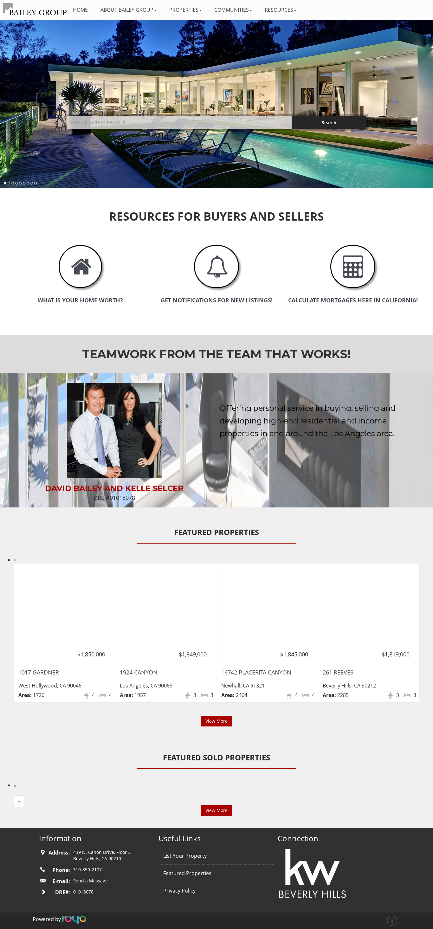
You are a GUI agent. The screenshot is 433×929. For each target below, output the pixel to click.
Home (80, 9)
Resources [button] (279, 9)
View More (216, 721)
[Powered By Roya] (74, 919)
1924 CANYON (139, 672)
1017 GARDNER (38, 672)
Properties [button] (183, 9)
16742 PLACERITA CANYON (256, 672)
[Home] (35, 9)
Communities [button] (231, 9)
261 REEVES (338, 672)
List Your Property (185, 855)
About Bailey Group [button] (126, 9)
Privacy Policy (179, 890)
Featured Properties (187, 873)
